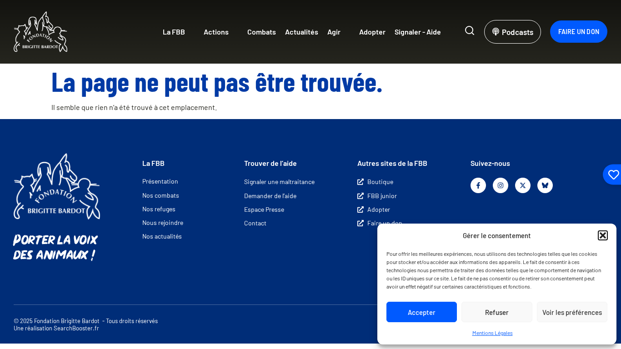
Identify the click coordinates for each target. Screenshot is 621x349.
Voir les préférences (572, 312)
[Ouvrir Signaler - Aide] (447, 31)
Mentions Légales (492, 332)
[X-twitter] (523, 185)
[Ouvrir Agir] (346, 31)
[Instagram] (500, 185)
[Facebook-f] (478, 185)
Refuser (497, 312)
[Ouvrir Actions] (234, 31)
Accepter (422, 312)
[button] (602, 235)
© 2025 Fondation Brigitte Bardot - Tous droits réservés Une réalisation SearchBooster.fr (86, 324)
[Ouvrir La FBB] (191, 31)
